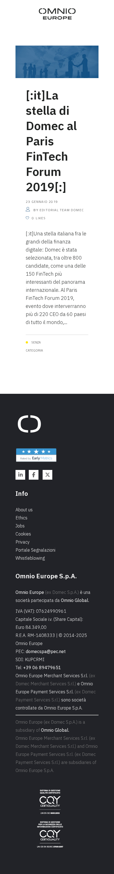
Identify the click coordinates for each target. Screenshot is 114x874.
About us (24, 509)
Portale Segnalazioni (35, 550)
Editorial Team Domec (62, 210)
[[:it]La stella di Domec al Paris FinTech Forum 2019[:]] (57, 61)
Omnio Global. (75, 600)
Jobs (20, 526)
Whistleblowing (30, 558)
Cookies (23, 534)
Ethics (21, 518)
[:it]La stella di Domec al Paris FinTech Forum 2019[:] (51, 141)
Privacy (22, 542)
